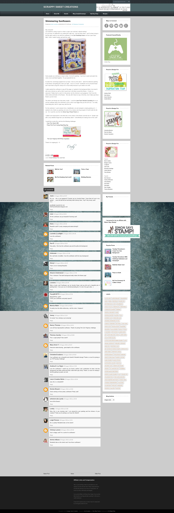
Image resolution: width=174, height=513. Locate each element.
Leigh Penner (54, 420)
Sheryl (52, 263)
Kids (117, 334)
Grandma (123, 326)
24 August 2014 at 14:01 (67, 325)
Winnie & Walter (110, 388)
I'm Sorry (107, 332)
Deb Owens (107, 95)
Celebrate (120, 304)
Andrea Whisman (108, 179)
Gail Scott (106, 166)
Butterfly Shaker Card (118, 264)
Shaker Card (108, 365)
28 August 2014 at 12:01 (66, 420)
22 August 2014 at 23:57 (60, 196)
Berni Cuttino (107, 161)
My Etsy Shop (94, 13)
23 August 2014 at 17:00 (70, 273)
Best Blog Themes (97, 511)
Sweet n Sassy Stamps (111, 374)
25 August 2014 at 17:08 (70, 366)
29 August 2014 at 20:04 (66, 439)
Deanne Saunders (108, 134)
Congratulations (110, 309)
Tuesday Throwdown (111, 382)
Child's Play (108, 306)
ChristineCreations (56, 354)
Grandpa (107, 329)
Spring (107, 368)
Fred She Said (117, 318)
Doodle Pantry (109, 315)
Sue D (52, 243)
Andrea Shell (107, 93)
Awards (66, 13)
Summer (122, 368)
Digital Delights (109, 312)
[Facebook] (106, 26)
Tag (119, 374)
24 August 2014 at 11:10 (61, 315)
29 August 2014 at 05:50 (67, 430)
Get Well (118, 323)
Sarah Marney (107, 170)
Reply (51, 209)
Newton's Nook (116, 351)
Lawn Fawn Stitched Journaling (84, 100)
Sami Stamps (108, 360)
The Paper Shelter (119, 377)
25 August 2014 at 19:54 (66, 389)
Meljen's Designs (120, 343)
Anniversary (115, 298)
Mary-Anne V (54, 345)
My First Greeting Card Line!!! (63, 177)
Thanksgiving (109, 377)
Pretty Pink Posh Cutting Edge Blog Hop (57, 125)
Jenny (52, 315)
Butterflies (108, 304)
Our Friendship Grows (79, 35)
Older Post (98, 473)
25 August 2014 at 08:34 (69, 354)
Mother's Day (115, 346)
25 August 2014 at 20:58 (70, 399)
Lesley (52, 408)
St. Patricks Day (114, 368)
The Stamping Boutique (111, 379)
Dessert (118, 309)
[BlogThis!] (48, 155)
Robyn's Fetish (120, 357)
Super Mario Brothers (111, 371)
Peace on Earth (116, 272)
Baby (106, 301)
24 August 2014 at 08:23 (66, 305)
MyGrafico (125, 349)
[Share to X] (50, 155)
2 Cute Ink (108, 298)
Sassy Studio (116, 360)
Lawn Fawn (62, 157)
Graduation (115, 326)
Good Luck (108, 326)
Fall (121, 315)
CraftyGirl (106, 164)
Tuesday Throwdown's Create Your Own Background (118, 251)
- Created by (84, 511)
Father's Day (108, 318)
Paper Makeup (109, 354)
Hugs (125, 329)
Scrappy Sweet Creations (61, 7)
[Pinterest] (111, 26)
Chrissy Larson (55, 430)
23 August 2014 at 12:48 (63, 253)
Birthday (115, 301)
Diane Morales (108, 97)
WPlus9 (114, 385)
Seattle (119, 363)
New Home (108, 351)
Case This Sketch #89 (53, 123)
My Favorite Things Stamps (112, 349)
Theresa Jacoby (55, 335)
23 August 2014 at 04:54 (60, 224)
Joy (106, 334)
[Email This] (46, 155)
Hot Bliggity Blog (111, 511)
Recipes (105, 13)
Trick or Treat (85, 169)
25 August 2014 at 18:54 (71, 379)
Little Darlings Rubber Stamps (114, 340)
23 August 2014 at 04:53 (60, 214)
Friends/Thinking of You (54, 157)
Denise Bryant (55, 389)
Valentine (108, 385)
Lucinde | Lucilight (56, 233)
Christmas (123, 306)
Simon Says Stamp (118, 365)
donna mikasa (55, 439)
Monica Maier (54, 305)
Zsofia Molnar (107, 99)
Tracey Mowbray (108, 189)
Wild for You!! (59, 169)
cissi (51, 214)
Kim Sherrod (107, 178)
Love (125, 340)
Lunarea (53, 282)
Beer (110, 301)
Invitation (115, 332)
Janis (52, 196)
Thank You (124, 374)
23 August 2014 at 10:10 (61, 243)
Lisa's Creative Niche (57, 379)
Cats (114, 304)
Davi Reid (106, 183)
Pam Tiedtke (107, 187)
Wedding (120, 385)
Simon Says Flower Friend (70, 112)
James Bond (122, 332)
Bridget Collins (108, 162)
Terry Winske (107, 172)
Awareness (124, 298)
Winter (118, 388)
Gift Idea (125, 323)
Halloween (114, 329)
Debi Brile (106, 185)
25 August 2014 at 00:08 (68, 335)
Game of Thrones (110, 323)
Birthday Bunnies (86, 177)
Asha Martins (107, 181)
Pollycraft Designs (119, 354)
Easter (117, 315)
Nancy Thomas (55, 325)
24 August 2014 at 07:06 (66, 294)
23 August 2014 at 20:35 (62, 282)
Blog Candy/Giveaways (79, 13)
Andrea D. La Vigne (56, 366)
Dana (52, 224)
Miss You (107, 346)
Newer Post (47, 473)
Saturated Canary (110, 363)
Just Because (111, 334)
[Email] (116, 26)
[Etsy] (126, 26)
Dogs (117, 312)
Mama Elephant (109, 343)
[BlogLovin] (121, 26)
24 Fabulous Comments (78, 24)
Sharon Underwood (56, 273)
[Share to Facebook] (52, 155)
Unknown (53, 253)
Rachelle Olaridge (108, 168)
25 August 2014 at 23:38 (61, 408)
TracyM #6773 (54, 294)
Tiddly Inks (123, 379)
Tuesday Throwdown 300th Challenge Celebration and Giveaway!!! (119, 258)
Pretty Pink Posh (110, 357)
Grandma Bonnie (108, 130)
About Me (56, 13)
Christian (116, 306)
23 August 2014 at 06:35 (69, 233)
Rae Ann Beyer (108, 132)
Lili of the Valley (110, 337)
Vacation (121, 382)
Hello (120, 329)
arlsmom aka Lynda (56, 399)
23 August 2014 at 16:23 (61, 263)
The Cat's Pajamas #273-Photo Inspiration (58, 138)
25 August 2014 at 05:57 (65, 345)
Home (47, 13)
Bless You (122, 301)
